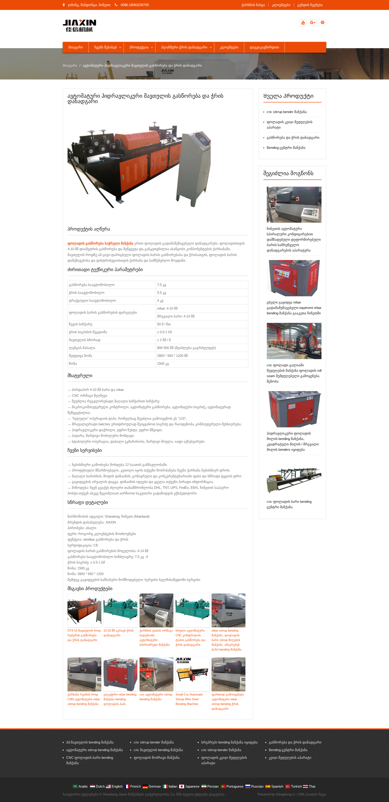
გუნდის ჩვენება (310, 5)
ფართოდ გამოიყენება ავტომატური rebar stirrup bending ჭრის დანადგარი (228, 701)
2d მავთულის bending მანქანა (90, 742)
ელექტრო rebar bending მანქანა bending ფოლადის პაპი (120, 699)
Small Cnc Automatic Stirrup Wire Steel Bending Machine (189, 699)
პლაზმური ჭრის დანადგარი (184, 47)
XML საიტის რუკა (312, 794)
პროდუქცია (139, 47)
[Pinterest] (322, 22)
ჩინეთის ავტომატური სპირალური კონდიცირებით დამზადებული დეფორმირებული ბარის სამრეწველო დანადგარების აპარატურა (294, 239)
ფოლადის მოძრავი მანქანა (157, 757)
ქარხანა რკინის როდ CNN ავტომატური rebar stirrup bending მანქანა (84, 699)
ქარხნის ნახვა (253, 5)
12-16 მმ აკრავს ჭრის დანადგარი (119, 633)
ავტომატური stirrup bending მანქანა (94, 750)
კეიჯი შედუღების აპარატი (290, 757)
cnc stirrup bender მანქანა (287, 112)
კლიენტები (281, 5)
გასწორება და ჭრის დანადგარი (293, 137)
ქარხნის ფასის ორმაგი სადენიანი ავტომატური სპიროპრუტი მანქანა (156, 637)
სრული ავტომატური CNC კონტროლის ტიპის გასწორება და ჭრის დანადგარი (191, 637)
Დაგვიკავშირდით (264, 47)
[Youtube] (303, 22)
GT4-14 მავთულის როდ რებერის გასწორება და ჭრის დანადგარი (84, 635)
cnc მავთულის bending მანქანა (158, 750)
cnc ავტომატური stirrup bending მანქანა (156, 697)
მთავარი (75, 47)
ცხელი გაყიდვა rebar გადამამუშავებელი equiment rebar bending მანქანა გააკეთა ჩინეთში (294, 307)
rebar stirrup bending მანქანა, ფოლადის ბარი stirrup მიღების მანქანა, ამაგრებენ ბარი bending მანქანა (227, 640)
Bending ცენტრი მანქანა (286, 148)
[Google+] (313, 22)
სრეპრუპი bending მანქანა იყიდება (229, 742)
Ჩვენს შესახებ (105, 47)
